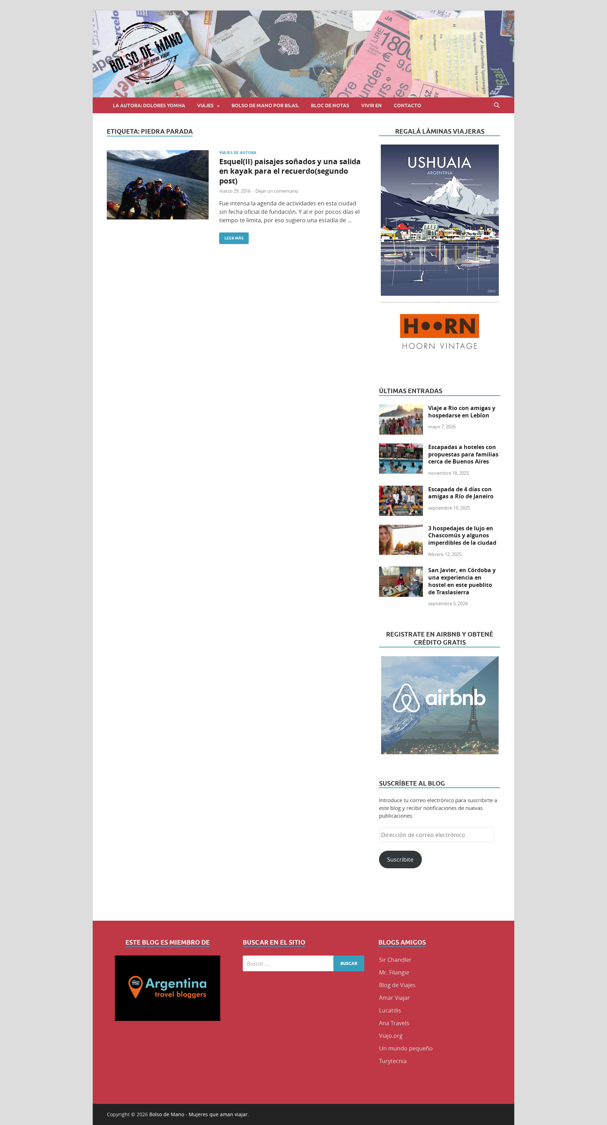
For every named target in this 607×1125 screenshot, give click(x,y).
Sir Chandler (395, 960)
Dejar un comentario (276, 191)
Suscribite (400, 859)
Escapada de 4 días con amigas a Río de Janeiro (461, 492)
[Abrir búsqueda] (496, 105)
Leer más (231, 236)
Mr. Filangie (394, 972)
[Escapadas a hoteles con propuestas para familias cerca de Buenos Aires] (401, 448)
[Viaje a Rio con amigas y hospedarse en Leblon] (401, 409)
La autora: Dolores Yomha (149, 105)
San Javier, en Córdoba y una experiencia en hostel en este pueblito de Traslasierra (462, 581)
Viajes (205, 105)
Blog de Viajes (397, 985)
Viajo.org (391, 1036)
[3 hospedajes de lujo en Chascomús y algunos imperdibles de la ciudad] (401, 529)
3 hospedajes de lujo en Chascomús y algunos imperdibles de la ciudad (462, 535)
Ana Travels (394, 1023)
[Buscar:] (304, 963)
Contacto (407, 105)
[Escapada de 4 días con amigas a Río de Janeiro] (401, 490)
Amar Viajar (394, 998)
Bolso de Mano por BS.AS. (265, 105)
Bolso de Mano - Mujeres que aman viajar (198, 1114)
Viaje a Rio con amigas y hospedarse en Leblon (461, 411)
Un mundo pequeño (406, 1048)
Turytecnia (393, 1061)
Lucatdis (390, 1010)
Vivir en (371, 105)
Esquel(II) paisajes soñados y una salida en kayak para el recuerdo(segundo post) (290, 171)
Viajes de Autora (237, 152)
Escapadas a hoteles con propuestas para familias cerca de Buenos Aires (463, 454)
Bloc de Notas (330, 105)
